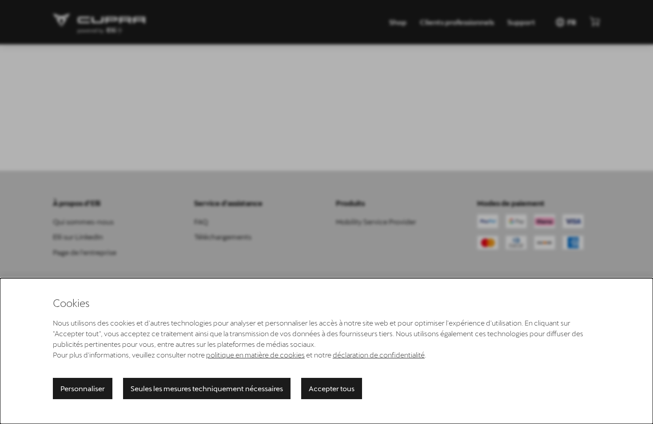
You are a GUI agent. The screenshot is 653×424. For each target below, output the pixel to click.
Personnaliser (82, 388)
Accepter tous (331, 388)
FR (565, 22)
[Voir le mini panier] (594, 21)
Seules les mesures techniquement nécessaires (207, 388)
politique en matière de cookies (255, 354)
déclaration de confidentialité (379, 354)
